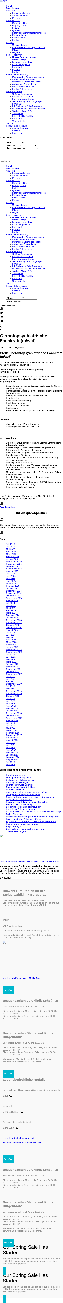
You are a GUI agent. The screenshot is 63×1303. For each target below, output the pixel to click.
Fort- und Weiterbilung (23, 99)
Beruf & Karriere (14, 91)
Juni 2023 (11, 635)
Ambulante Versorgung (17, 74)
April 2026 (11, 551)
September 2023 (14, 627)
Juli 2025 (10, 573)
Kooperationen (19, 35)
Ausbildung (17, 113)
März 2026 (11, 554)
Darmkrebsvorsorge (15, 775)
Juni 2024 (11, 605)
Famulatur (17, 104)
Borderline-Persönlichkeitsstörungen (23, 807)
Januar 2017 (12, 755)
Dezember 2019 (14, 691)
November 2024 (14, 593)
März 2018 (11, 730)
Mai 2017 (10, 747)
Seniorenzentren (14, 55)
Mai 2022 (10, 659)
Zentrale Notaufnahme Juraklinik (18, 1138)
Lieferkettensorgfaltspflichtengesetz (29, 33)
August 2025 (12, 571)
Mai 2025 (10, 578)
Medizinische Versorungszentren (28, 77)
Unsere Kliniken (19, 45)
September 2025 (14, 568)
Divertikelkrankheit (15, 789)
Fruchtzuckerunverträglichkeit (20, 787)
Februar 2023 (12, 644)
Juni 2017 (11, 745)
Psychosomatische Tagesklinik (26, 81)
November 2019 (14, 693)
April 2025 (11, 581)
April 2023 (11, 639)
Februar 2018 (12, 733)
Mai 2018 (10, 728)
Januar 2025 (12, 588)
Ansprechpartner (20, 128)
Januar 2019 (12, 710)
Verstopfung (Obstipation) (18, 777)
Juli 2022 (10, 654)
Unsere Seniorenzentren (24, 57)
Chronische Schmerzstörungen (21, 809)
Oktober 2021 (12, 671)
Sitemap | (22, 861)
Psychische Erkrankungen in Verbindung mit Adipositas (32, 816)
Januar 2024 (12, 617)
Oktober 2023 (12, 625)
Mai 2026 (10, 549)
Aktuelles (10, 10)
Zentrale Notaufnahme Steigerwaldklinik (22, 1142)
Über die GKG (13, 20)
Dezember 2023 (14, 620)
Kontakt (16, 40)
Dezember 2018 (14, 713)
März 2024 (11, 613)
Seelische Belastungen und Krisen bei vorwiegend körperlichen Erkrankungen (30, 798)
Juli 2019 (10, 698)
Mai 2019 (10, 703)
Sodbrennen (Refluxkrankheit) (20, 780)
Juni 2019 (11, 701)
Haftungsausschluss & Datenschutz (44, 861)
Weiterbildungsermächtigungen (27, 101)
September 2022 (14, 652)
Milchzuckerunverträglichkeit (19, 785)
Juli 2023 (10, 632)
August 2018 (12, 720)
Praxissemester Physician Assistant (29, 108)
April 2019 (11, 706)
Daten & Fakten (19, 23)
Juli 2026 (10, 544)
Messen (16, 18)
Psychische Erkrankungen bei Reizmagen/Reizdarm (31, 821)
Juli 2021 (10, 676)
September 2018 (14, 718)
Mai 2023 (10, 637)
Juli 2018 (10, 723)
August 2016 (12, 759)
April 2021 (11, 681)
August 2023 (12, 630)
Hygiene (16, 52)
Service (9, 123)
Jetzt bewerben (7, 507)
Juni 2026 (11, 546)
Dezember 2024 (14, 591)
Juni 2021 (11, 679)
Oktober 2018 (12, 715)
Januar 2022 (12, 664)
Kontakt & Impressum (22, 89)
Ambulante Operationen (23, 79)
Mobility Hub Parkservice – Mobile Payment (24, 978)
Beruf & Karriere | (8, 861)
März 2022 (11, 662)
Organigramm (19, 25)
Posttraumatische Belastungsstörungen (25, 819)
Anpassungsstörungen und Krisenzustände (27, 792)
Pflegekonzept (19, 59)
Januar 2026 (12, 559)
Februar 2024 (12, 615)
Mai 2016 (10, 764)
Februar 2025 (12, 586)
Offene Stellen (19, 121)
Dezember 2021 (14, 666)
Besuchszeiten (13, 8)
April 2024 (11, 610)
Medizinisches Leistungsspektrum (28, 47)
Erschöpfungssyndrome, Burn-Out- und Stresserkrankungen (25, 830)
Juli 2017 (10, 742)
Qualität (16, 30)
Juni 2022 (11, 657)
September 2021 (14, 674)
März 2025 (11, 583)
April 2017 (11, 750)
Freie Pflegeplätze (21, 64)
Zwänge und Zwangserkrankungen (23, 794)
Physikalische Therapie (23, 86)
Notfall (9, 6)
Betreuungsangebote (22, 62)
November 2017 (14, 737)
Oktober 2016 (12, 757)
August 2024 (12, 600)
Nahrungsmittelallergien (17, 782)
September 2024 (14, 598)
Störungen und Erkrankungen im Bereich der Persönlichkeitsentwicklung (27, 803)
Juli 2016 (10, 762)
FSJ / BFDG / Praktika (22, 116)
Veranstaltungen (20, 15)
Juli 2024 (10, 603)
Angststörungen (13, 826)
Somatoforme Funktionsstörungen (22, 824)
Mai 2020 (10, 688)
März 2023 (11, 642)
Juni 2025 (11, 576)
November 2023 (14, 622)
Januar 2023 (12, 647)
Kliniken (10, 42)
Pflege (15, 50)
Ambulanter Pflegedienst (24, 84)
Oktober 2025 (12, 566)
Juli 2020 (10, 686)
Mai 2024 (10, 608)
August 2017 (12, 740)
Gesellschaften (19, 37)
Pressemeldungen (21, 13)
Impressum (17, 133)
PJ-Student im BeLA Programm (27, 106)
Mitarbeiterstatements (22, 96)
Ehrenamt (17, 67)
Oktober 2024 (12, 595)
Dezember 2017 (14, 735)
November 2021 (14, 669)
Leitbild (15, 28)
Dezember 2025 (14, 561)
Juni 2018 (11, 725)
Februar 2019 (12, 708)
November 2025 (14, 564)
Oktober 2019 (12, 696)
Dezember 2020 (14, 684)
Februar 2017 (12, 752)
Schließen (8, 990)
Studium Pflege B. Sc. (22, 111)
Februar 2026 (12, 556)
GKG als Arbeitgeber (22, 94)
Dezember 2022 (14, 649)
